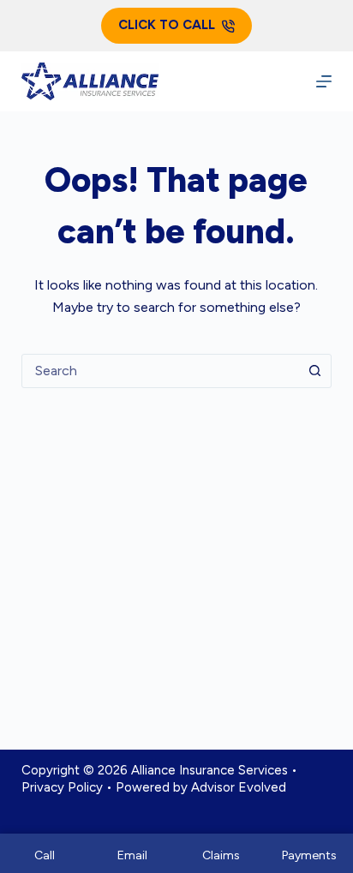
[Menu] (324, 81)
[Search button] (314, 371)
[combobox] (160, 371)
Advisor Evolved (238, 787)
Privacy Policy (62, 787)
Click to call (166, 25)
